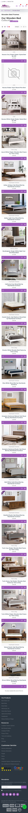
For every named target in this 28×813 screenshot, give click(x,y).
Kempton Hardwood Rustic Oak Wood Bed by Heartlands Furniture (14, 449)
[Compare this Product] (25, 455)
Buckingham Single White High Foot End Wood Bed (14, 251)
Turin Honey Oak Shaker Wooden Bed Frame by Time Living (14, 581)
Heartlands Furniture (14, 182)
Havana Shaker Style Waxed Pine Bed (14, 87)
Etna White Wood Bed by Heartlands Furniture (14, 383)
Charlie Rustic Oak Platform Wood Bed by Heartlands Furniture (14, 317)
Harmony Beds (14, 248)
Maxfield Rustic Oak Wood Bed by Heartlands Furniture (13, 515)
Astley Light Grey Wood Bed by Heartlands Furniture (14, 218)
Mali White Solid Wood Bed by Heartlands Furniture (13, 482)
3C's (26, 801)
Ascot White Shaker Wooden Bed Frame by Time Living (14, 152)
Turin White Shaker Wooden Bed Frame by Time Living (14, 614)
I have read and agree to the (12, 790)
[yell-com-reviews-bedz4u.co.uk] (6, 769)
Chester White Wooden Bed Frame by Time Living (14, 350)
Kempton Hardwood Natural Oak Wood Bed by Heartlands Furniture (14, 416)
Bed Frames (7, 10)
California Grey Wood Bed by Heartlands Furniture (14, 284)
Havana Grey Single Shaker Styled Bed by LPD (14, 55)
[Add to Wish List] (22, 455)
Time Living (14, 149)
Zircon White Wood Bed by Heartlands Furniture (14, 680)
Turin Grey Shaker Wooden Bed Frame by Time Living (14, 548)
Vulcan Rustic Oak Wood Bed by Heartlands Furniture (14, 647)
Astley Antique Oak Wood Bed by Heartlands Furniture (14, 185)
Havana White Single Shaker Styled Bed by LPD (14, 119)
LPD (14, 52)
